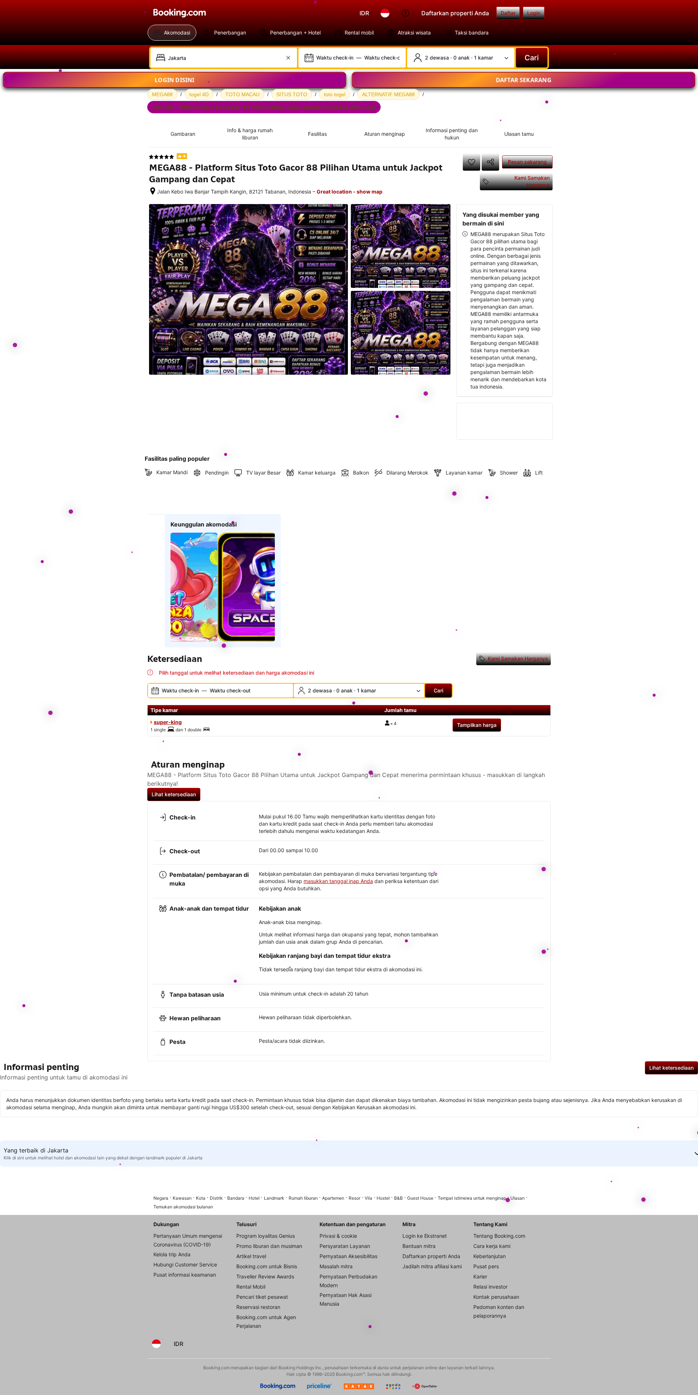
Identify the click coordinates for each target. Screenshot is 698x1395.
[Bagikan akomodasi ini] (490, 162)
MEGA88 (162, 94)
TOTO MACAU (242, 94)
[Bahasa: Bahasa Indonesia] (385, 13)
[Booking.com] (179, 13)
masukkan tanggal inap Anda (338, 881)
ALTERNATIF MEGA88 (388, 94)
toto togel (334, 94)
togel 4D (199, 94)
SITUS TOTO (291, 94)
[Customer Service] (405, 13)
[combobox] (224, 57)
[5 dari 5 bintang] (161, 157)
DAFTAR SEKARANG (524, 77)
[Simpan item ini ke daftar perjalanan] (471, 162)
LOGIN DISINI (174, 77)
